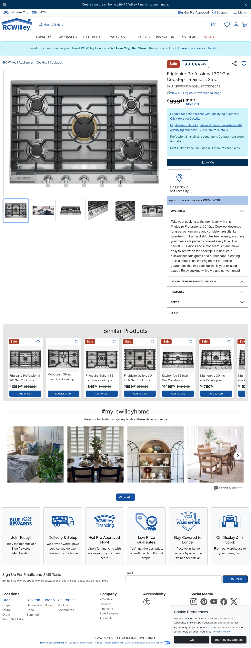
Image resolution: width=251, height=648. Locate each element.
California (66, 600)
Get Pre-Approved (196, 13)
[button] (28, 4)
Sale (211, 37)
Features (177, 292)
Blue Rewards (109, 613)
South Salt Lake (13, 619)
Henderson (34, 605)
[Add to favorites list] (244, 64)
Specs (175, 302)
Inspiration (165, 37)
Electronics (93, 37)
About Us (106, 618)
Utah (6, 600)
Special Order (63, 393)
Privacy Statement (113, 642)
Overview (178, 211)
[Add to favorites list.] (38, 342)
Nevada (33, 600)
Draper (7, 605)
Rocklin (63, 605)
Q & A (174, 312)
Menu (242, 13)
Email (129, 573)
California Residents (135, 642)
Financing (106, 609)
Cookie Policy (154, 642)
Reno (30, 610)
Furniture (44, 37)
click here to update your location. (196, 48)
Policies (98, 642)
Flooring (142, 37)
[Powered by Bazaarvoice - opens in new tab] (229, 488)
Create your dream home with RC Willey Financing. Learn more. (125, 4)
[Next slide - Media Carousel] (238, 456)
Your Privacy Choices (229, 640)
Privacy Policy (221, 631)
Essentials (188, 37)
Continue (235, 579)
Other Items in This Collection (193, 281)
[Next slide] (160, 132)
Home (43, 642)
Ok (192, 640)
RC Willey (9, 63)
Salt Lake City (18, 12)
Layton (7, 610)
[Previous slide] (7, 132)
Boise (49, 605)
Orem (6, 615)
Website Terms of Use (80, 642)
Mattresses (119, 37)
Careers (105, 604)
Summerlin (34, 615)
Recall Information (57, 642)
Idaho (50, 600)
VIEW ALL (125, 497)
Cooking (41, 63)
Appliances (68, 37)
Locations (10, 594)
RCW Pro (106, 599)
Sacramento (66, 610)
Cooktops (56, 63)
